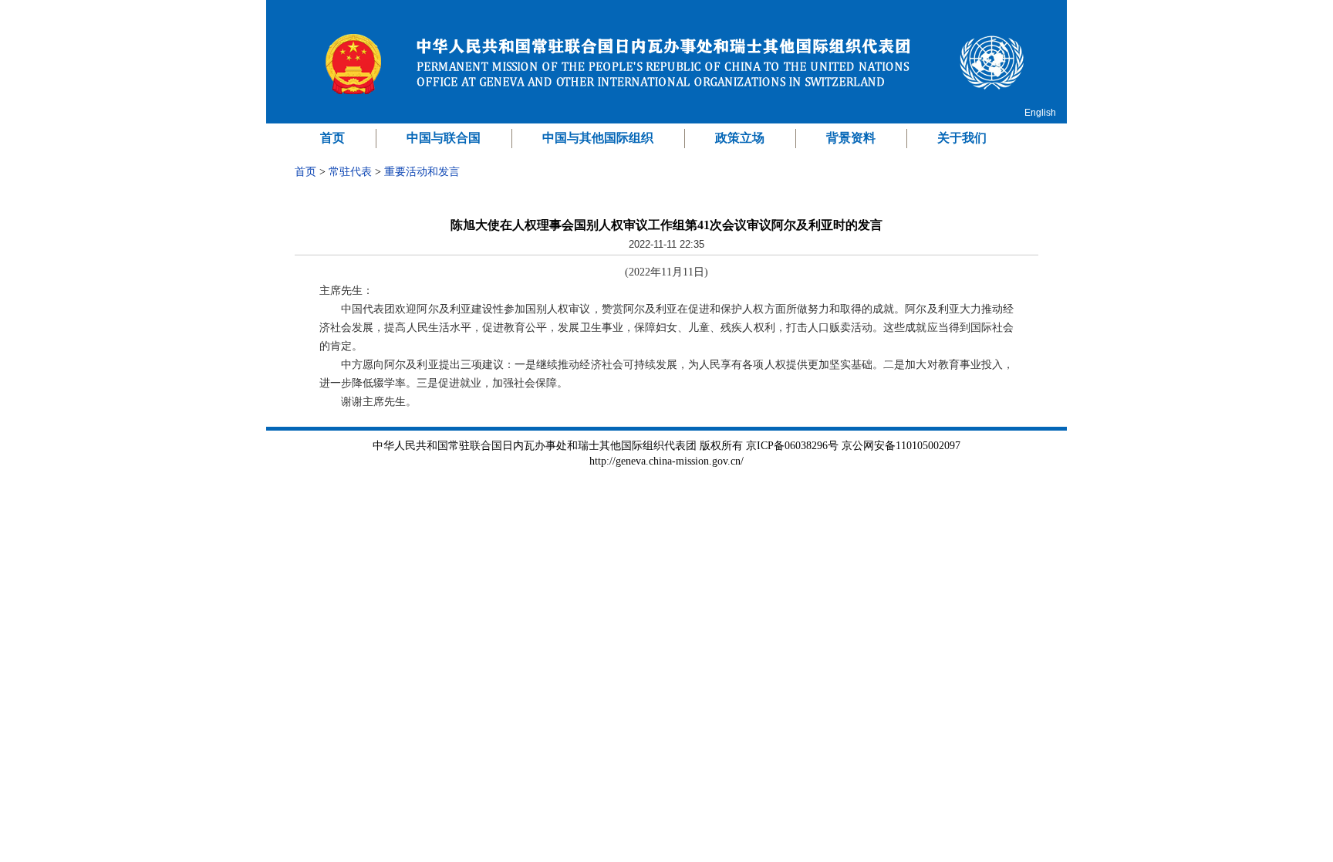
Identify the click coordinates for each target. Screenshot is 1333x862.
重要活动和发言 (422, 171)
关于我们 (962, 137)
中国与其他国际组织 (597, 137)
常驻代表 (350, 171)
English (1040, 112)
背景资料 (851, 137)
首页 (332, 137)
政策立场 (739, 137)
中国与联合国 (444, 137)
